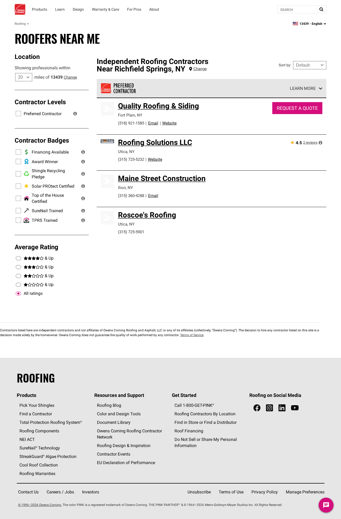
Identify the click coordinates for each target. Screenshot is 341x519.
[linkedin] (282, 408)
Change (70, 77)
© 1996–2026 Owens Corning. (40, 505)
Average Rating (36, 247)
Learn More (303, 88)
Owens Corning (20, 9)
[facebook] (257, 408)
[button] (75, 113)
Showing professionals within (42, 67)
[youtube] (294, 408)
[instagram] (269, 408)
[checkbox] (18, 293)
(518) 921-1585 (131, 123)
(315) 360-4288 (131, 195)
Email (153, 123)
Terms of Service (192, 335)
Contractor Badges (42, 140)
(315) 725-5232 (131, 159)
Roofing (20, 24)
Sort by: (285, 65)
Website (169, 123)
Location (27, 57)
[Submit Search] (321, 9)
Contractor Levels (40, 102)
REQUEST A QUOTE (297, 108)
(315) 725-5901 (131, 231)
